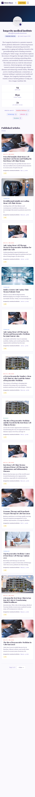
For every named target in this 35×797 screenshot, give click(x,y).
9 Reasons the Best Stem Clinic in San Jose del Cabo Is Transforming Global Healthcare (17, 600)
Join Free (22, 2)
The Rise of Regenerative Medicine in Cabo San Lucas (17, 643)
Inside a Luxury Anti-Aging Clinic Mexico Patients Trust (16, 291)
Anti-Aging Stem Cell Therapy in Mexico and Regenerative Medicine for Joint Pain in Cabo (16, 334)
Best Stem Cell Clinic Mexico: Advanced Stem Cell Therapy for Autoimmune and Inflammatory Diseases (15, 468)
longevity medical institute (11, 170)
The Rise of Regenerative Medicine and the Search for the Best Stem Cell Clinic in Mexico (17, 423)
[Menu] (28, 3)
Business (17, 118)
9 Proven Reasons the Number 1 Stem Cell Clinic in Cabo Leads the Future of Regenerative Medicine (17, 378)
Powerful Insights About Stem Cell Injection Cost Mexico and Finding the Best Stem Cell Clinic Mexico (17, 159)
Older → (21, 667)
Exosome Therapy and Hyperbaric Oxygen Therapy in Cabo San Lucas (16, 512)
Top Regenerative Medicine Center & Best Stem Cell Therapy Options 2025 (16, 556)
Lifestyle (23, 114)
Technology (12, 114)
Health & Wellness (22, 110)
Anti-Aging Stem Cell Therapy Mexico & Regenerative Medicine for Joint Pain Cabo (17, 247)
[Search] (15, 2)
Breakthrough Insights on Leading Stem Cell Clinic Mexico (16, 202)
